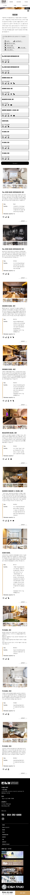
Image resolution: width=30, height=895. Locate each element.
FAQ (15, 5)
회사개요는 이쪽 (5, 805)
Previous (1, 186)
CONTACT (25, 5)
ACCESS (19, 2)
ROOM (11, 2)
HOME (3, 825)
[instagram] (15, 819)
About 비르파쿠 (5, 827)
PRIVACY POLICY (6, 844)
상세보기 (23, 221)
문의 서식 (4, 810)
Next (28, 186)
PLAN (26, 2)
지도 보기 (15, 163)
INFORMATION (5, 834)
